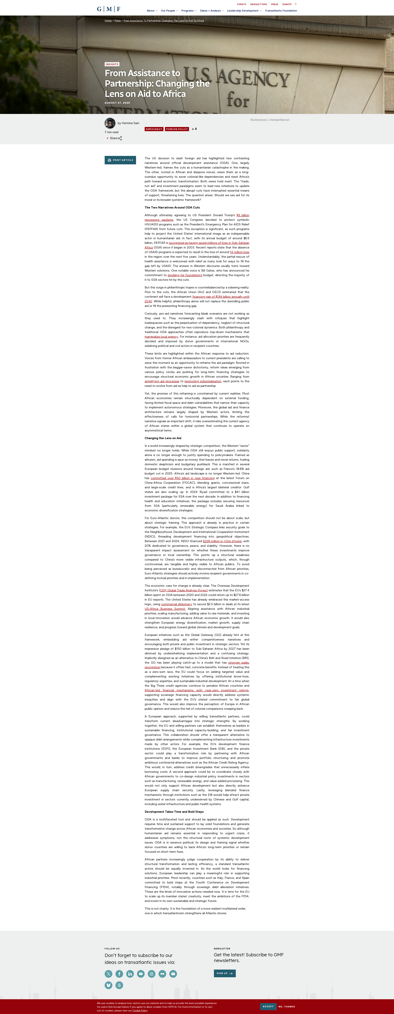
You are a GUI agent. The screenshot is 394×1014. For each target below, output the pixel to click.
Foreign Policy (177, 129)
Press (274, 4)
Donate (287, 4)
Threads (119, 985)
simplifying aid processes (162, 381)
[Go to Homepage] (108, 9)
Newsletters (258, 4)
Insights (112, 64)
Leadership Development (243, 10)
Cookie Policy (139, 1010)
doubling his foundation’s (185, 275)
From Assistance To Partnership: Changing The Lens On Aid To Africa (164, 20)
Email (173, 974)
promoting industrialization (203, 381)
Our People (168, 10)
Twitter (108, 974)
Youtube (141, 974)
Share (113, 138)
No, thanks (287, 1006)
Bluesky (108, 985)
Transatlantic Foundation (281, 10)
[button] (295, 4)
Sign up (222, 973)
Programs (187, 10)
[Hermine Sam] (110, 123)
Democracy (154, 129)
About (151, 10)
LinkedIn (130, 974)
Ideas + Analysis (210, 10)
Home (108, 20)
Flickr (162, 974)
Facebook (119, 974)
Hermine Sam (130, 123)
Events (241, 4)
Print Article (123, 160)
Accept (268, 1006)
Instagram (151, 974)
